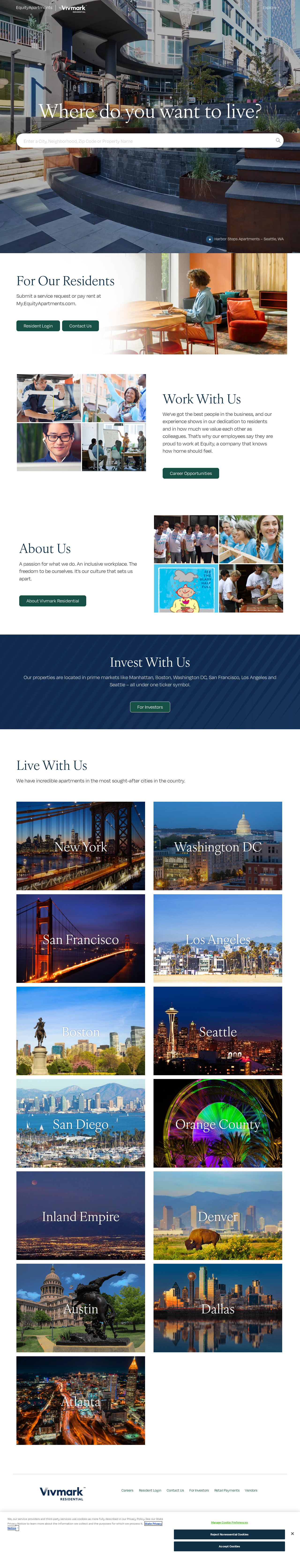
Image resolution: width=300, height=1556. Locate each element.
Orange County (218, 1123)
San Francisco (81, 938)
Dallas (218, 1308)
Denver (218, 1216)
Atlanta (81, 1400)
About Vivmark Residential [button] (52, 600)
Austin (80, 1308)
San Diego (81, 1123)
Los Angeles (218, 938)
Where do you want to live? (150, 109)
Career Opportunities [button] (191, 473)
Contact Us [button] (80, 325)
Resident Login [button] (38, 325)
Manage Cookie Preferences (229, 1522)
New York (80, 846)
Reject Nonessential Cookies (229, 1534)
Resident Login (150, 1490)
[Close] (292, 1534)
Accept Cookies (229, 1546)
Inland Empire (81, 1216)
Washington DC (218, 846)
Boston (81, 1031)
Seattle (218, 1031)
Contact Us (175, 1490)
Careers (127, 1490)
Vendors (251, 1490)
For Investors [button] (150, 707)
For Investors (199, 1490)
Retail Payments (227, 1490)
